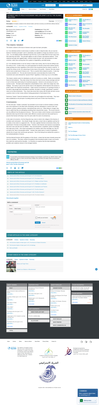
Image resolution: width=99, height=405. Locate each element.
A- (56, 21)
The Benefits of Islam (86, 20)
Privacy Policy (46, 341)
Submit (37, 222)
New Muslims (72, 85)
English (26, 1)
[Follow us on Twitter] (86, 341)
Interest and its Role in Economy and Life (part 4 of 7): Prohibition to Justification (28, 183)
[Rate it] (7, 40)
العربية (30, 1)
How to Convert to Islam (87, 24)
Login (43, 5)
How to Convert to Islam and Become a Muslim (80, 100)
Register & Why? (50, 5)
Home (9, 9)
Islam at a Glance (32, 9)
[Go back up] (96, 269)
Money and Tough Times (22, 263)
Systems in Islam (13, 12)
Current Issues (72, 41)
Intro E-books (43, 9)
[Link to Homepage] (11, 5)
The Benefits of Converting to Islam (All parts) (80, 104)
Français (39, 1)
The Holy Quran (73, 36)
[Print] (15, 40)
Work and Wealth (13, 248)
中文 (60, 1)
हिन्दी (77, 1)
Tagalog (73, 1)
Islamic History (86, 41)
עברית (90, 1)
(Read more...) (10, 299)
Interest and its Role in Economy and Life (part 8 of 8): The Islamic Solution (27, 194)
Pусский (49, 1)
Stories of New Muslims (72, 32)
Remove (90, 299)
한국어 (86, 1)
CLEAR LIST (89, 302)
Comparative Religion (86, 32)
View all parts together (12, 198)
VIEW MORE (10, 326)
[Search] (81, 5)
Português (55, 1)
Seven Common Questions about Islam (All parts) (79, 112)
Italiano (68, 1)
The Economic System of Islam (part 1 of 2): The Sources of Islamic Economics (27, 242)
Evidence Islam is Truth (73, 20)
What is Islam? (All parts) (75, 96)
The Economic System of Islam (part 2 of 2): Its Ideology (22, 245)
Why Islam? (72, 108)
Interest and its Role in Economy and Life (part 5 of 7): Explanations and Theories (28, 186)
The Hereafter (86, 28)
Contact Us (84, 9)
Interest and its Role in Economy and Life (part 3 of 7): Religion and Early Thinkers (29, 181)
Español (34, 1)
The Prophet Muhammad (86, 37)
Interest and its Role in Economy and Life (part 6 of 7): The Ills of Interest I (27, 189)
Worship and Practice (72, 28)
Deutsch (44, 1)
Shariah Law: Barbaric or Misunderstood (26, 269)
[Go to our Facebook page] (82, 341)
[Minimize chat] (96, 390)
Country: (11, 208)
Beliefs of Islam (72, 24)
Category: (9, 26)
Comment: (37, 205)
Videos (22, 9)
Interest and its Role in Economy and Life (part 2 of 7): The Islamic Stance (27, 178)
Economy (19, 12)
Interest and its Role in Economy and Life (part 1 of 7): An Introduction (26, 175)
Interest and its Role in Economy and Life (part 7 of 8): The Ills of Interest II (17, 163)
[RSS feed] (91, 341)
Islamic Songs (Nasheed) (86, 81)
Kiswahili (81, 1)
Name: (11, 205)
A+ (60, 21)
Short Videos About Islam (88, 85)
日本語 (64, 1)
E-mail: (11, 211)
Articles (15, 9)
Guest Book (51, 9)
